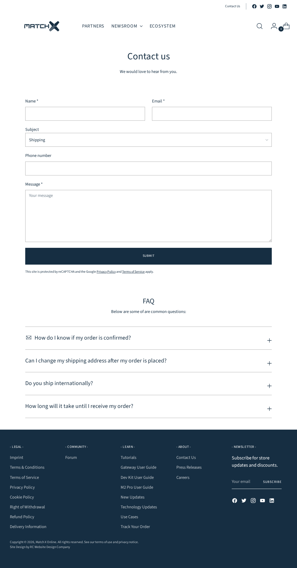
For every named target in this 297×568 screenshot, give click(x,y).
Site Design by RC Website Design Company (40, 547)
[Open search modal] (259, 26)
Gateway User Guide (138, 467)
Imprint (16, 458)
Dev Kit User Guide (137, 477)
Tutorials (128, 458)
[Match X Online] (42, 26)
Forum (71, 458)
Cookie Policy (22, 497)
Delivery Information (28, 527)
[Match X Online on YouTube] (277, 6)
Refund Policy (22, 517)
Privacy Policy (106, 271)
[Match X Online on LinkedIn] (284, 6)
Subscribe (272, 481)
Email (158, 101)
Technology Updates (139, 507)
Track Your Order (135, 527)
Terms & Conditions (27, 467)
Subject (32, 130)
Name (31, 101)
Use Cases (129, 517)
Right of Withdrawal (27, 507)
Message (34, 184)
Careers (182, 477)
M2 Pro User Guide (137, 487)
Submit (148, 255)
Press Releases (189, 467)
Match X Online (46, 542)
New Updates (132, 497)
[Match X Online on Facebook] (254, 6)
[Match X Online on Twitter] (262, 6)
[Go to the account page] (272, 26)
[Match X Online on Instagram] (269, 6)
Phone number (38, 156)
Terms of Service (133, 271)
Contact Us (186, 458)
